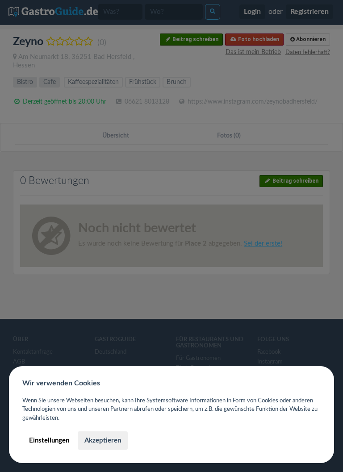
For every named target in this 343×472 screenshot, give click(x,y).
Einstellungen (49, 440)
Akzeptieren (102, 440)
